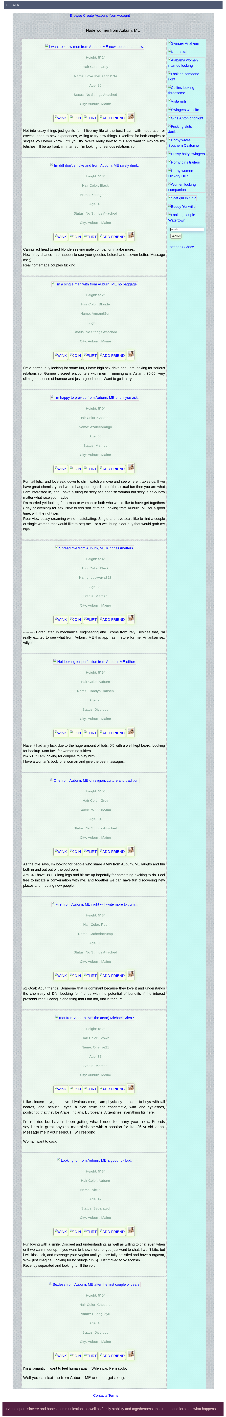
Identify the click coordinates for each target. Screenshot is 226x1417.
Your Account (119, 15)
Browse (76, 15)
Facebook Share (181, 247)
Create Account (95, 15)
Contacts (100, 1395)
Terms (113, 1395)
